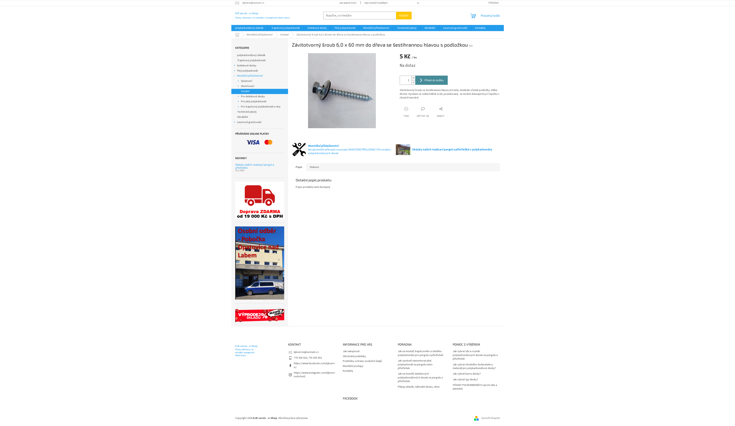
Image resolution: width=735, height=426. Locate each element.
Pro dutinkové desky (253, 96)
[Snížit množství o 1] (413, 82)
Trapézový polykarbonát (251, 60)
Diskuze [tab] (314, 167)
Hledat (404, 15)
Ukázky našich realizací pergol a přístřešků (254, 166)
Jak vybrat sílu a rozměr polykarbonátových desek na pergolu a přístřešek (475, 355)
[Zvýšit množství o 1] (413, 78)
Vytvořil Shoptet (490, 418)
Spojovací (246, 81)
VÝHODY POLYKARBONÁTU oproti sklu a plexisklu (475, 387)
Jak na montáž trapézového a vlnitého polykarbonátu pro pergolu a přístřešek (420, 353)
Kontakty (348, 371)
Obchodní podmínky (376, 3)
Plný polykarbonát (247, 71)
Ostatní (245, 91)
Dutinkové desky (246, 66)
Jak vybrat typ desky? (465, 379)
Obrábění (242, 117)
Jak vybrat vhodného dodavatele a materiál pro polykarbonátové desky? (474, 366)
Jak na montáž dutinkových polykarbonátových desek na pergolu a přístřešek (420, 377)
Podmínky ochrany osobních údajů (362, 361)
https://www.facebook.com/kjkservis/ (314, 365)
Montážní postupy (353, 366)
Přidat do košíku (434, 80)
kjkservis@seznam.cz (306, 352)
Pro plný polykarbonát (253, 101)
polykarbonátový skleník (251, 55)
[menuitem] (249, 28)
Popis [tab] (299, 167)
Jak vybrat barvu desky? (467, 374)
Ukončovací (247, 86)
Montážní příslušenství (250, 76)
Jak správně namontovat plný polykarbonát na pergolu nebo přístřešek (415, 364)
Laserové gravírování (249, 122)
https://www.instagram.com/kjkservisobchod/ (314, 374)
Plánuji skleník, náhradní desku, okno (419, 387)
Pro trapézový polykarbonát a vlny (261, 107)
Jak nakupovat (348, 3)
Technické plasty (247, 112)
